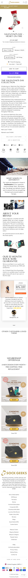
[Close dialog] (26, 281)
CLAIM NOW (20, 293)
